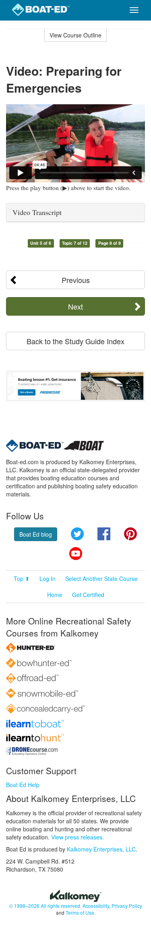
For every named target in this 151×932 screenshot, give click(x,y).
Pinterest (130, 533)
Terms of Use (80, 912)
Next (75, 306)
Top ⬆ (22, 578)
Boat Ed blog (35, 534)
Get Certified (88, 595)
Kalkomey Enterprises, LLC (101, 849)
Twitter (77, 533)
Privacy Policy (127, 905)
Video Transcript (37, 212)
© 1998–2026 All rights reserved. (45, 905)
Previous (76, 280)
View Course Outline (75, 35)
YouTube (75, 553)
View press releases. (77, 837)
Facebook (103, 533)
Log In (47, 578)
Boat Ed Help (22, 785)
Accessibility (96, 905)
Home (54, 595)
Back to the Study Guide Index (75, 341)
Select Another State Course (101, 578)
